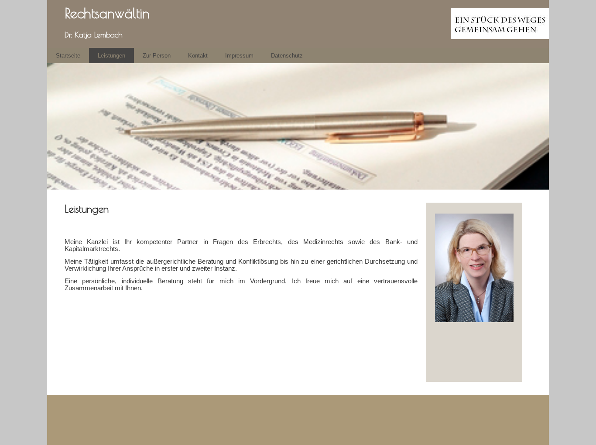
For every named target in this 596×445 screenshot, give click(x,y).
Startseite (68, 55)
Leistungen (111, 55)
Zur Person (157, 55)
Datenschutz (287, 55)
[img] (298, 24)
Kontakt (198, 55)
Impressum (239, 55)
